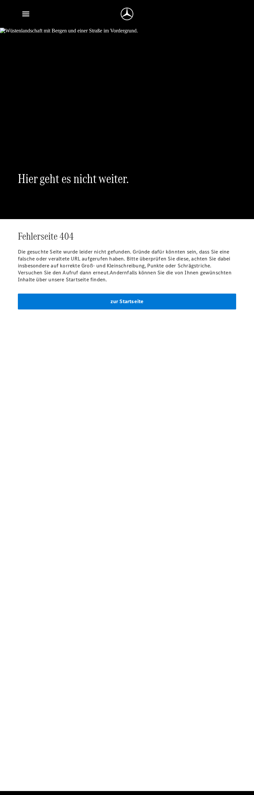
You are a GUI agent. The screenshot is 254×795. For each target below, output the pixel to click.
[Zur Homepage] (127, 14)
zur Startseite (127, 301)
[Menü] (26, 14)
